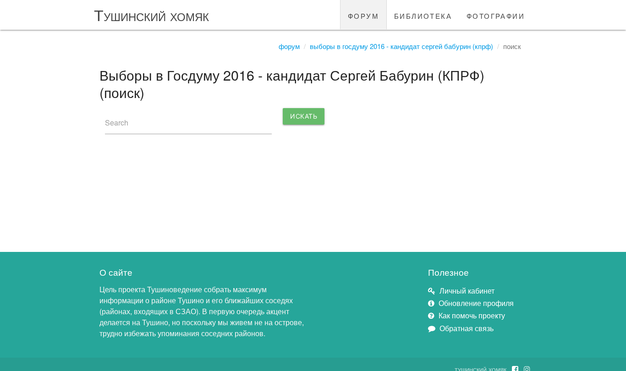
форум (363, 15)
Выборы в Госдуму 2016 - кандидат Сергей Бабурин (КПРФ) (401, 46)
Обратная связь (466, 328)
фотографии (496, 15)
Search (116, 122)
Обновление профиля (476, 303)
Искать (303, 116)
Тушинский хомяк (151, 14)
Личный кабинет (466, 290)
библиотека (423, 15)
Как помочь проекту (472, 315)
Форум (289, 46)
